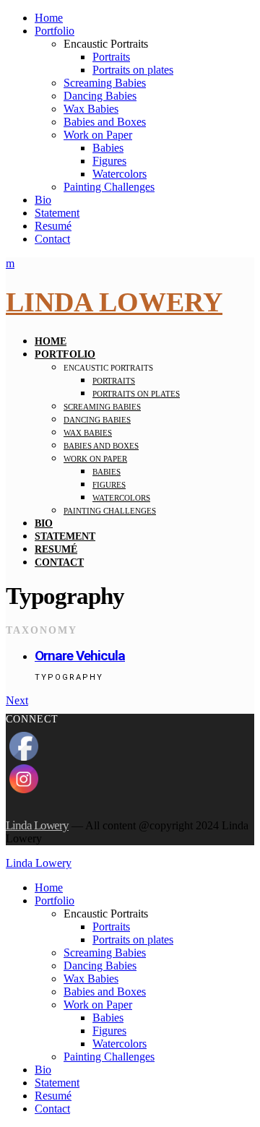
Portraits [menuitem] (111, 926)
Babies (108, 148)
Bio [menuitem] (43, 1069)
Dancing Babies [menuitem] (100, 965)
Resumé (53, 226)
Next (17, 700)
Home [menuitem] (49, 887)
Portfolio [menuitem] (54, 900)
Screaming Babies (105, 83)
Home (49, 18)
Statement (57, 213)
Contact (52, 239)
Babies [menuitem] (108, 1017)
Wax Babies (91, 109)
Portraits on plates (132, 70)
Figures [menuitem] (109, 1030)
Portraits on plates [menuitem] (132, 939)
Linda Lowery (114, 302)
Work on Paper (98, 135)
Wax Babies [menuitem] (91, 978)
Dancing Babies (100, 96)
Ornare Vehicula (80, 655)
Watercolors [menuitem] (119, 1043)
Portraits (111, 57)
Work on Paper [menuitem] (98, 1004)
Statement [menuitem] (57, 1082)
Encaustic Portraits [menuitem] (106, 913)
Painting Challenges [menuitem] (109, 1056)
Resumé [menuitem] (53, 1095)
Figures (109, 161)
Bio (43, 200)
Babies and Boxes (105, 122)
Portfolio (54, 31)
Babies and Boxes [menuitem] (105, 991)
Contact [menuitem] (52, 1108)
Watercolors (119, 174)
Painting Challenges (109, 187)
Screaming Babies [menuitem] (105, 952)
